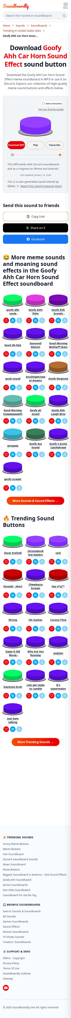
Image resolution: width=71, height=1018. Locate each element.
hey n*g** (58, 586)
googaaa (12, 445)
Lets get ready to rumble (36, 686)
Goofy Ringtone (58, 378)
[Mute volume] (12, 154)
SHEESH (58, 653)
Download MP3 (16, 145)
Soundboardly (16, 6)
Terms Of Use (11, 968)
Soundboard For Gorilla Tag (19, 895)
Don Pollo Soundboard (16, 890)
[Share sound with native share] (19, 320)
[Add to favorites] (6, 320)
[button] (35, 125)
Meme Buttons (12, 849)
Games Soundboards (15, 921)
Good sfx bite (12, 345)
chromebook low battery (35, 552)
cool (58, 553)
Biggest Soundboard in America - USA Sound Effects (35, 874)
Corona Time (58, 620)
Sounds (20, 25)
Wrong (13, 620)
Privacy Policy (11, 963)
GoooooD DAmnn (36, 345)
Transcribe (54, 145)
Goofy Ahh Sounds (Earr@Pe (58, 311)
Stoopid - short (12, 586)
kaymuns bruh (13, 687)
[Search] (64, 15)
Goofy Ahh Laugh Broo (58, 412)
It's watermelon (58, 686)
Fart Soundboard (13, 854)
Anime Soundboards (15, 885)
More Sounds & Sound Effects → (35, 501)
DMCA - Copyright (14, 958)
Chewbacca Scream (36, 586)
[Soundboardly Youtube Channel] (6, 988)
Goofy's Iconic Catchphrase (58, 445)
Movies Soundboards (16, 931)
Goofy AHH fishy (36, 311)
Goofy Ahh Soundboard (17, 879)
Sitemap (8, 978)
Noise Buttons (11, 869)
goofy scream (12, 479)
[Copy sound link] (13, 320)
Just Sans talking (13, 720)
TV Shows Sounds (13, 937)
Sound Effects (11, 926)
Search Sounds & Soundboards (22, 911)
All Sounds (9, 916)
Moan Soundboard (14, 864)
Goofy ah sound (35, 412)
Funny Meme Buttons (16, 844)
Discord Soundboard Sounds (20, 859)
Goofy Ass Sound (35, 445)
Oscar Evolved (13, 553)
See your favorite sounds (51, 109)
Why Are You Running (35, 653)
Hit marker (35, 620)
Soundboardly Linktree (17, 973)
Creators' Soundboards (17, 942)
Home (6, 25)
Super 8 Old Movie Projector (12, 653)
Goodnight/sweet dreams (35, 378)
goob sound (12, 378)
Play (35, 145)
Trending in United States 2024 (22, 30)
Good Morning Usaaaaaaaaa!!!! (12, 412)
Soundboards (39, 25)
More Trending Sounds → (35, 742)
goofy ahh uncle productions (12, 311)
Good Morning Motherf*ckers (58, 345)
